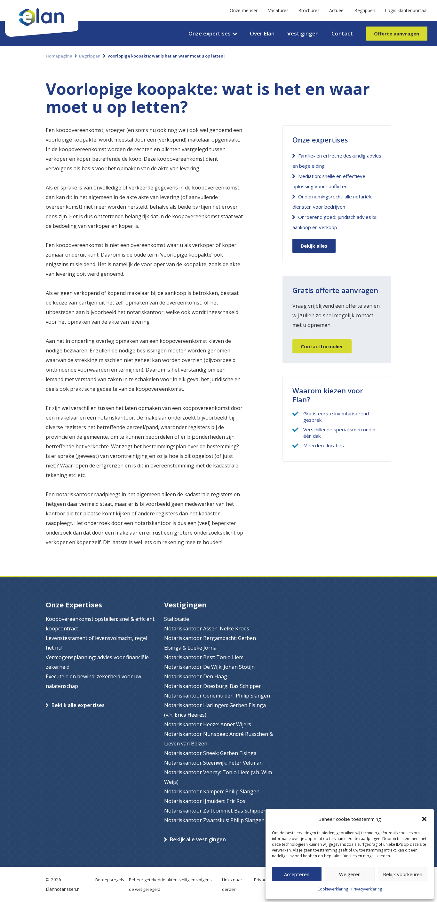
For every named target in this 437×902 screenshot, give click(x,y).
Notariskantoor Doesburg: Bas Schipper (212, 686)
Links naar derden (232, 884)
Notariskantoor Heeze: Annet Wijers (207, 724)
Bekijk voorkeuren (402, 874)
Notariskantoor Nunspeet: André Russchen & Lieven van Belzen (218, 738)
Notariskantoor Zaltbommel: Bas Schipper (215, 810)
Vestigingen (303, 33)
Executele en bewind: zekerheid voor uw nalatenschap (93, 681)
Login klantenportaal (406, 10)
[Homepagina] (41, 4)
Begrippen (364, 10)
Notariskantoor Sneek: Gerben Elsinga (210, 753)
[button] (424, 819)
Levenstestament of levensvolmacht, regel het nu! (96, 643)
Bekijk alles (314, 246)
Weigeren (350, 874)
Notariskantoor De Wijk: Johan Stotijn (209, 666)
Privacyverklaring (366, 889)
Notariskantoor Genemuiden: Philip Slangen (217, 695)
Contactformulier (322, 346)
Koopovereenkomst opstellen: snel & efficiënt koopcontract (100, 623)
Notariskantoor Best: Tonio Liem (203, 657)
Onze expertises (209, 33)
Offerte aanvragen (396, 33)
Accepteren (296, 874)
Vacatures (278, 10)
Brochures (309, 10)
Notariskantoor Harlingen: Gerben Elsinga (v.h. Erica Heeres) (215, 710)
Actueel (337, 10)
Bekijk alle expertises (78, 705)
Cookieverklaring (332, 889)
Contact (342, 33)
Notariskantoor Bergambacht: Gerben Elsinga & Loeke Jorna (210, 643)
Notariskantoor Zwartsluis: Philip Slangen (214, 820)
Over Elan (262, 33)
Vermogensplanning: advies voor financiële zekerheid (97, 662)
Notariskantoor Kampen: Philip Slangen (211, 791)
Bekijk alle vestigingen (198, 839)
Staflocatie (176, 618)
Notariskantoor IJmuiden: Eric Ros (204, 801)
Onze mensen (244, 10)
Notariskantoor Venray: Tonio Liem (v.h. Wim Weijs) (218, 777)
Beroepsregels (109, 880)
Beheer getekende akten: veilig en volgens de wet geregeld (170, 884)
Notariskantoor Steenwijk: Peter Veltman (213, 762)
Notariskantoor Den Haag (195, 676)
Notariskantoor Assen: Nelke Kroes (206, 628)
